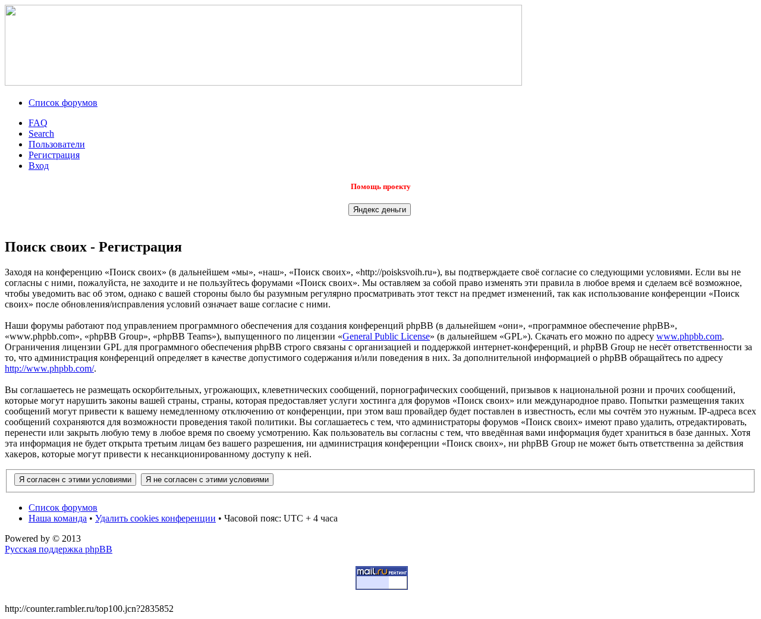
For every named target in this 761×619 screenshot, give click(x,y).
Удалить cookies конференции (155, 518)
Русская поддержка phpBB (58, 549)
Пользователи (57, 144)
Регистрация (54, 155)
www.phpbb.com (689, 336)
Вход (39, 166)
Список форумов (63, 103)
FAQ (38, 123)
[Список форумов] (263, 82)
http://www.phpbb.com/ (49, 368)
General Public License (386, 336)
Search (41, 133)
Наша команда (58, 518)
